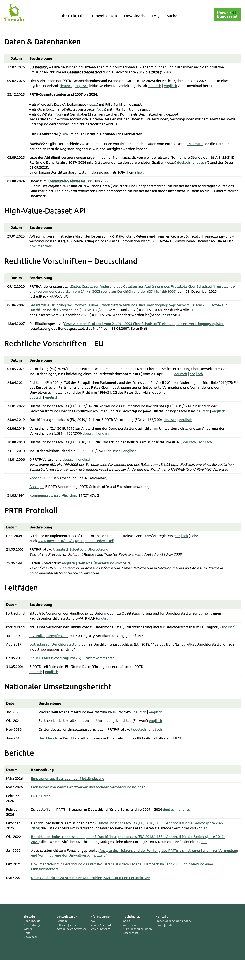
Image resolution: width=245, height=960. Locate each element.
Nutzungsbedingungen (137, 928)
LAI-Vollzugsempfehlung (49, 635)
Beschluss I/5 (49, 738)
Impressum (129, 925)
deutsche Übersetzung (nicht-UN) (104, 563)
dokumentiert (40, 246)
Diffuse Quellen (66, 925)
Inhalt (126, 920)
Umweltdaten (104, 15)
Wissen (28, 928)
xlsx (94, 104)
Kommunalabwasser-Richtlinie (53, 495)
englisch (81, 85)
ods (102, 109)
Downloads (134, 15)
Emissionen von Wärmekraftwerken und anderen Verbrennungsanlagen (88, 787)
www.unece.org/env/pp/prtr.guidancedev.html (75, 540)
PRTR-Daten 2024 (45, 795)
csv (60, 114)
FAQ (155, 15)
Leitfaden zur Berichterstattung (55, 644)
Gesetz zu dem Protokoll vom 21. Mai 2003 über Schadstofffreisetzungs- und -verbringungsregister (144, 323)
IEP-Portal (195, 143)
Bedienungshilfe (99, 928)
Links (26, 932)
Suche (172, 15)
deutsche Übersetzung (90, 549)
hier (140, 172)
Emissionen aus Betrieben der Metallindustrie (67, 778)
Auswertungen (32, 925)
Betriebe (62, 920)
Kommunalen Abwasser (66, 181)
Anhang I (36, 478)
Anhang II (36, 486)
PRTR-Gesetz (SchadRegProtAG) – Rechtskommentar (71, 657)
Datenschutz (130, 932)
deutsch (66, 85)
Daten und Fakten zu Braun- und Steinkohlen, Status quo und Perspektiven (90, 877)
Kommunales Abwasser (71, 928)
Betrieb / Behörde (100, 925)
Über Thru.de (72, 15)
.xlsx (166, 72)
